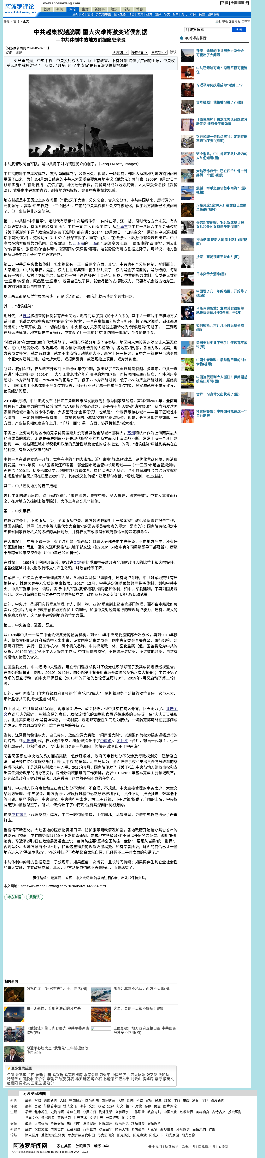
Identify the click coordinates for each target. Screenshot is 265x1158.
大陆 (63, 1100)
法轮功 (163, 1075)
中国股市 (26, 1079)
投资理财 (235, 1112)
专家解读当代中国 (81, 1135)
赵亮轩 (56, 878)
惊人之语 (120, 14)
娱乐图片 (154, 1123)
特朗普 (12, 1079)
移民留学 (106, 1129)
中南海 (106, 741)
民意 (202, 14)
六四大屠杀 (136, 1075)
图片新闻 (217, 1100)
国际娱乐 (106, 1123)
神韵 (39, 1075)
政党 (149, 14)
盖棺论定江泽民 (53, 1135)
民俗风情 (199, 1129)
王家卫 (36, 1083)
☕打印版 (221, 21)
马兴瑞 (58, 1075)
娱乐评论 (122, 1123)
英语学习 (64, 1118)
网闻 (130, 1100)
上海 (93, 243)
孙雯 (70, 1079)
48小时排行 (196, 38)
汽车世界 (89, 1129)
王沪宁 (40, 1079)
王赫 (19, 52)
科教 (139, 1100)
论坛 (126, 9)
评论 (72, 9)
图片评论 (170, 1106)
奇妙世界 (167, 1129)
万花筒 (152, 1129)
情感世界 (57, 1129)
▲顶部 (223, 1146)
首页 (47, 9)
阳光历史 (124, 1135)
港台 (195, 1100)
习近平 (122, 741)
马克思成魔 (74, 1075)
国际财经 (108, 1100)
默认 (173, 52)
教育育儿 (154, 1112)
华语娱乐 (57, 1123)
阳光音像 (188, 1135)
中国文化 (170, 1112)
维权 (167, 1100)
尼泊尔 (48, 1083)
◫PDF (246, 21)
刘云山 (136, 1079)
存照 (193, 14)
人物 (121, 1100)
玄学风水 (122, 1112)
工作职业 (138, 1112)
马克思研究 (105, 1135)
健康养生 (41, 1112)
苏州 (131, 433)
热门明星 (73, 1123)
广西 (31, 1075)
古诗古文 (219, 1112)
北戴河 (108, 1079)
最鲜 (28, 1129)
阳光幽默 (140, 1135)
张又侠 (151, 1075)
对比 (184, 14)
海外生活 (106, 1112)
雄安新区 (82, 1079)
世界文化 (32, 1118)
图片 (214, 14)
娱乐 (114, 9)
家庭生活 (73, 1112)
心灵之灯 (89, 1112)
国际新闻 (92, 1100)
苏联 (26, 316)
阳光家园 (172, 1135)
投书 (176, 14)
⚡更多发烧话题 (19, 1068)
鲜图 (211, 1129)
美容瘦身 (203, 1112)
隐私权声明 (206, 1146)
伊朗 (10, 1075)
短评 (158, 14)
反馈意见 (171, 1146)
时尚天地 (122, 1129)
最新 (78, 14)
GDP (77, 562)
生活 (85, 9)
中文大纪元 (84, 878)
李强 (50, 1079)
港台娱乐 (89, 1123)
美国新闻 (50, 1100)
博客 (139, 9)
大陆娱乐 (41, 1123)
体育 (176, 1100)
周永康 (24, 1083)
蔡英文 (168, 1079)
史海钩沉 (57, 1112)
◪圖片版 (235, 21)
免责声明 (188, 1146)
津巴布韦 (122, 1079)
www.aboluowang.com (61, 3)
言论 (90, 14)
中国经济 (118, 1075)
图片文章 (129, 1118)
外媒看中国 (103, 14)
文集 (140, 14)
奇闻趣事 (138, 1129)
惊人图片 (32, 1135)
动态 (132, 14)
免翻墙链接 (239, 3)
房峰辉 (148, 1079)
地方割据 (14, 897)
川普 (47, 1075)
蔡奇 (158, 1079)
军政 (37, 1100)
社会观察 (73, 1129)
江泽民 (78, 243)
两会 (32, 652)
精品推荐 (138, 1123)
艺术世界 (186, 1112)
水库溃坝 (91, 1075)
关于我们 (155, 1146)
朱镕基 (20, 1075)
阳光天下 (156, 1135)
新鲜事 (100, 9)
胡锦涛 (28, 741)
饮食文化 (41, 1129)
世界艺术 (80, 1118)
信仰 (204, 1100)
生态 (186, 1100)
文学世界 (96, 1118)
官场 (149, 1100)
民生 (158, 1100)
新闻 (59, 9)
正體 (224, 3)
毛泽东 (122, 227)
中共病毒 (19, 815)
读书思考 (48, 1118)
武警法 (34, 897)
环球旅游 (183, 1129)
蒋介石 (96, 1079)
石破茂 (60, 1079)
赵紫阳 (12, 1083)
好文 (167, 14)
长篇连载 (112, 1118)
